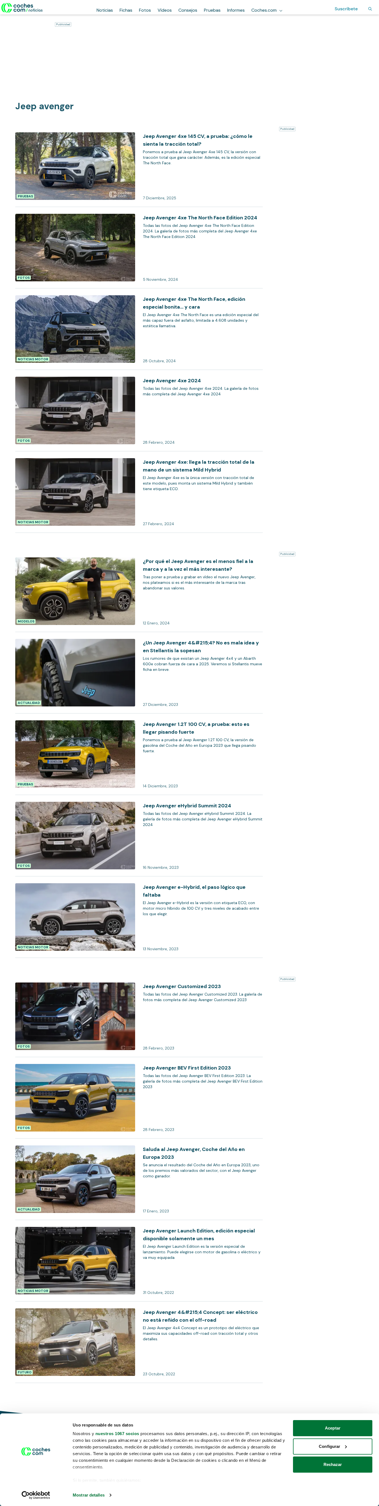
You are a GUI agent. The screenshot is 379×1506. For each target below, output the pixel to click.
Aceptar (332, 1428)
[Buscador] (370, 8)
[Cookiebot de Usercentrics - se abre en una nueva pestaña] (36, 1495)
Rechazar (333, 1464)
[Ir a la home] (22, 8)
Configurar (329, 1446)
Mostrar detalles (89, 1495)
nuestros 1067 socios (117, 1433)
